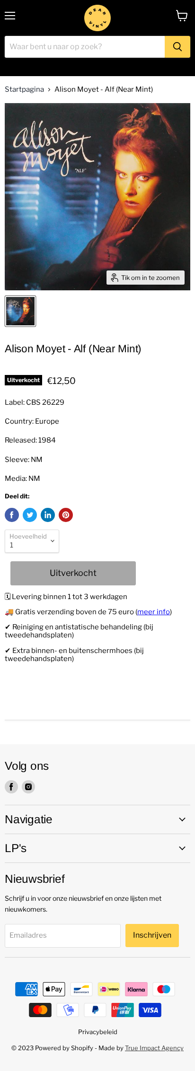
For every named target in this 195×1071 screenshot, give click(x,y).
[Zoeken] (177, 47)
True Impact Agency (154, 1048)
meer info (153, 612)
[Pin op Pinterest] (66, 515)
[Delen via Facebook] (12, 515)
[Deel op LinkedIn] (48, 515)
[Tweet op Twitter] (30, 515)
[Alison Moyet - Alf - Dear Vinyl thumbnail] (20, 311)
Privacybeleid (97, 1032)
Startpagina (24, 90)
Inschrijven (152, 935)
